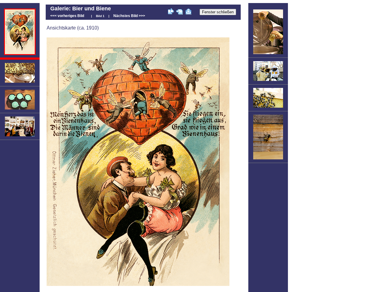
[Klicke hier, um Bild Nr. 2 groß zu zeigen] (20, 82)
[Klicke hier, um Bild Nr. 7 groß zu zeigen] (268, 107)
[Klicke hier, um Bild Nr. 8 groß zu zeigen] (268, 159)
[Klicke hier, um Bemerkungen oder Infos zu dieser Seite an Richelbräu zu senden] (188, 12)
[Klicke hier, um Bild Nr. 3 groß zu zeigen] (20, 109)
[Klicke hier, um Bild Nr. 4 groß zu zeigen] (20, 136)
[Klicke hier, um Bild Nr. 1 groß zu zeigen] (20, 54)
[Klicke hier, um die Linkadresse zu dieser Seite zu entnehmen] (179, 12)
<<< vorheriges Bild (67, 16)
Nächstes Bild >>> (129, 16)
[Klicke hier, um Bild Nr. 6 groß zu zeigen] (268, 80)
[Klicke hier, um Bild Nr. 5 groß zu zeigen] (268, 54)
